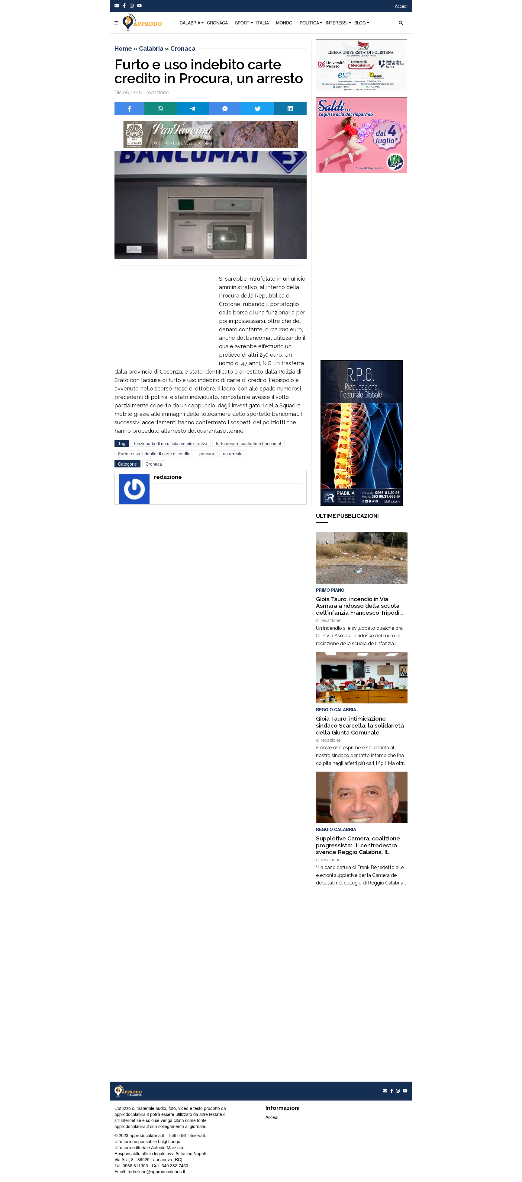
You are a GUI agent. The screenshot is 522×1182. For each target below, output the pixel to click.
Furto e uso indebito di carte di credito (154, 454)
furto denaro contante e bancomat (248, 443)
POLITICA (309, 23)
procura (206, 454)
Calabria (151, 48)
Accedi (401, 6)
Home (123, 48)
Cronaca (182, 48)
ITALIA (262, 23)
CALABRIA (190, 23)
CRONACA (217, 23)
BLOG (360, 23)
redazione (330, 620)
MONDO (284, 23)
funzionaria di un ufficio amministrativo (170, 443)
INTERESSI (337, 23)
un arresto (233, 454)
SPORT (242, 23)
